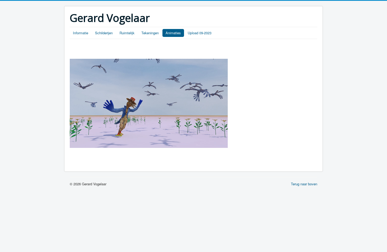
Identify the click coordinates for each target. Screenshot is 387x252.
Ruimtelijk (127, 32)
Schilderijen (104, 32)
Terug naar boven (304, 183)
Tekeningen (150, 32)
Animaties (173, 32)
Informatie (80, 32)
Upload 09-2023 (199, 32)
